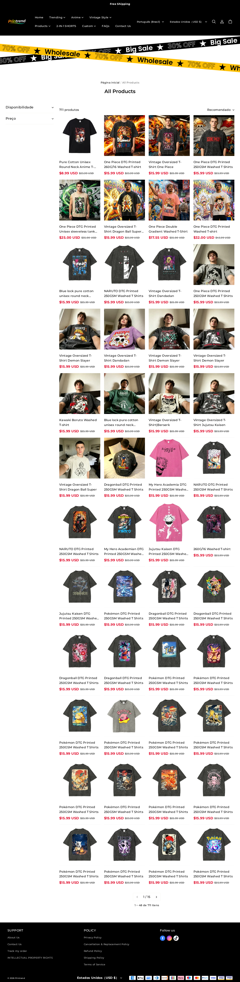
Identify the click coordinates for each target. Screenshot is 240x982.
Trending (55, 17)
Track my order (17, 950)
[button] (214, 21)
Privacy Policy (93, 937)
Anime (76, 17)
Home (39, 17)
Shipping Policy (94, 957)
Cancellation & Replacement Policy (106, 944)
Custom (87, 26)
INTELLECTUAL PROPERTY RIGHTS (30, 957)
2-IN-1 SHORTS (66, 26)
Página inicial (110, 82)
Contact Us (123, 26)
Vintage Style (99, 17)
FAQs (105, 26)
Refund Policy (93, 950)
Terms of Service (94, 964)
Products (41, 26)
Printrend (20, 978)
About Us (14, 937)
